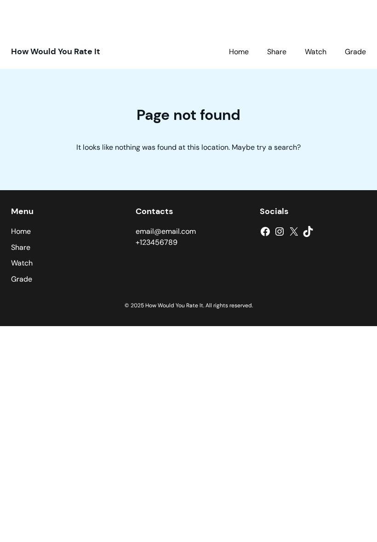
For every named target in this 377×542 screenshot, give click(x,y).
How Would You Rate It (55, 51)
